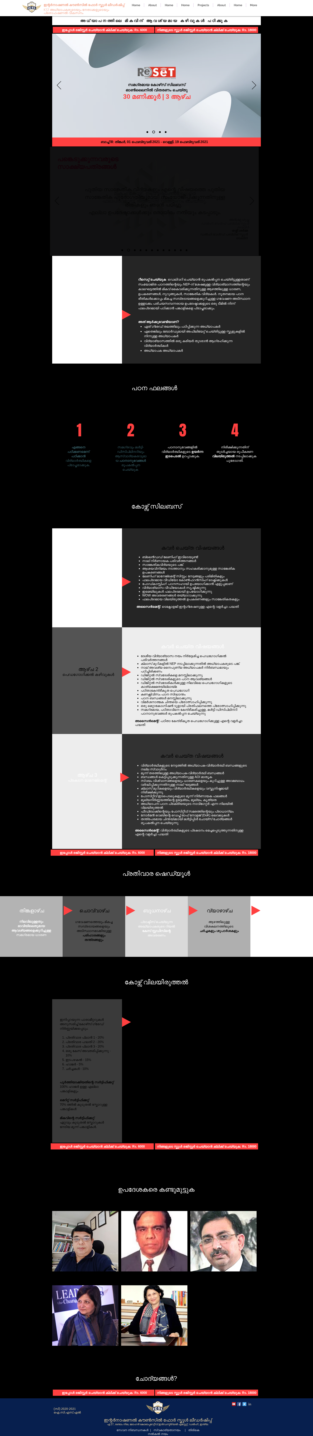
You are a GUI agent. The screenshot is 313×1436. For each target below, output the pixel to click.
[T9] (169, 250)
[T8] (163, 250)
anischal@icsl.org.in (168, 1384)
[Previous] (59, 85)
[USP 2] (153, 132)
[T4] (140, 250)
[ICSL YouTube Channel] (234, 1404)
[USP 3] (159, 132)
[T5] (146, 250)
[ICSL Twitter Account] (244, 1404)
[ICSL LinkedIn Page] (250, 1404)
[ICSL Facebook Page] (239, 1404)
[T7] (158, 250)
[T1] (122, 250)
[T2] (128, 250)
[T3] (135, 250)
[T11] (181, 250)
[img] (85, 1247)
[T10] (175, 250)
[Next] (254, 85)
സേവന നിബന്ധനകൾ (132, 1430)
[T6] (152, 250)
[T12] (186, 250)
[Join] (166, 132)
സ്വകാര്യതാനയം (167, 1430)
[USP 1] (147, 132)
